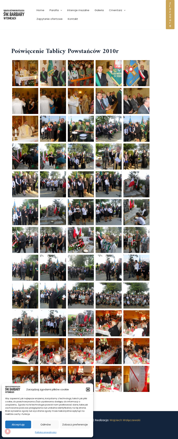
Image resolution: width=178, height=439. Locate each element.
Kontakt (73, 19)
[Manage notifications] (7, 431)
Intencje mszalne (78, 10)
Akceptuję (18, 424)
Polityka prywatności (45, 432)
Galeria (99, 10)
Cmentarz (115, 10)
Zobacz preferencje (75, 424)
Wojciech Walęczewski (125, 420)
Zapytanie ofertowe (50, 19)
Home (40, 10)
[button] (88, 389)
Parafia (54, 10)
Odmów (46, 424)
